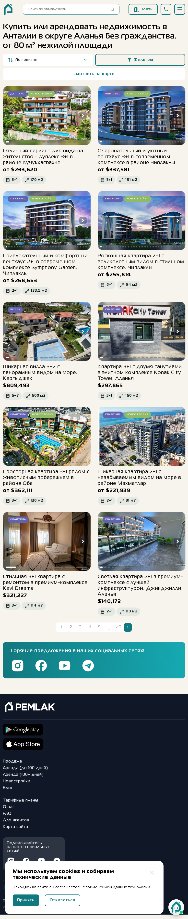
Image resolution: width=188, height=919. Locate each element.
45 (118, 627)
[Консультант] (176, 907)
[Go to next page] (127, 627)
